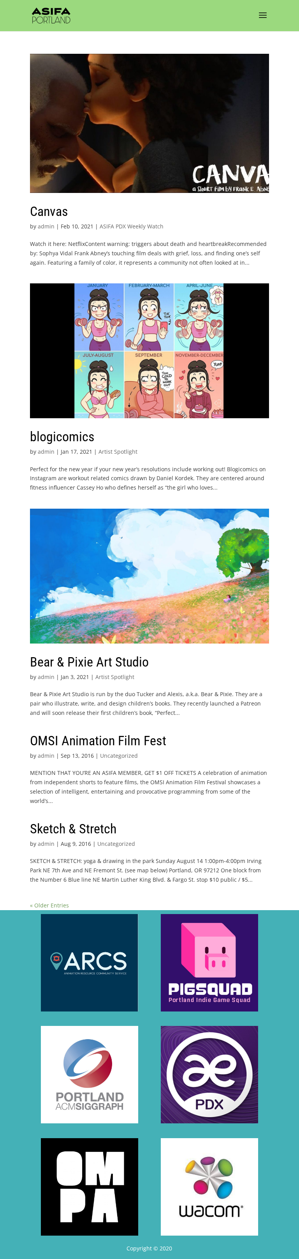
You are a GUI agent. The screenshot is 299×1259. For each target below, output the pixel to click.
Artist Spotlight (117, 451)
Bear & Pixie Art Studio (89, 662)
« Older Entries (49, 905)
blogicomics (62, 436)
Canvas (49, 211)
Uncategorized (119, 755)
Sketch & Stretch (73, 828)
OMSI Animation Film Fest (98, 740)
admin (46, 226)
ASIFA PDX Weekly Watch (132, 226)
